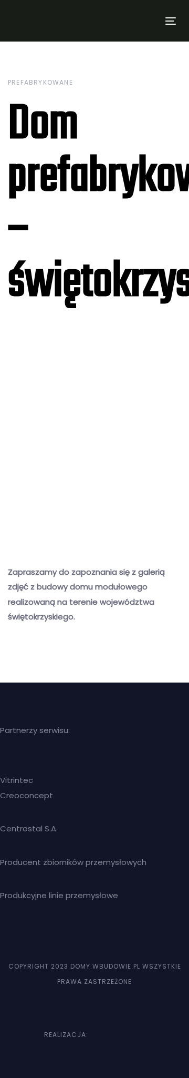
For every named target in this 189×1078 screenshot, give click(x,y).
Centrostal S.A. (29, 828)
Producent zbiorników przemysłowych (73, 862)
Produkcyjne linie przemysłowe (59, 895)
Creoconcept (26, 795)
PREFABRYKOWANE (40, 82)
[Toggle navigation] (149, 21)
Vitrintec (16, 780)
